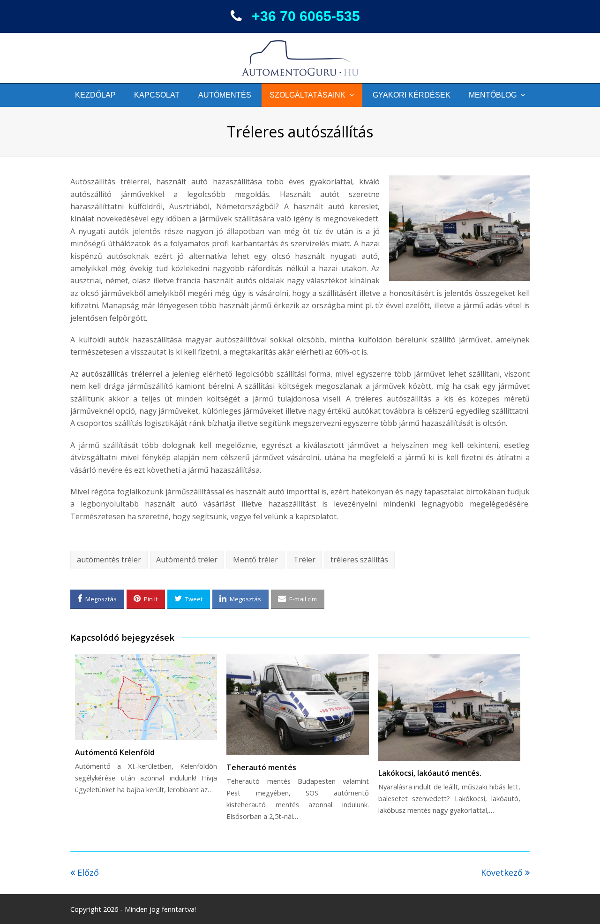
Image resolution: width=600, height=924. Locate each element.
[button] (97, 599)
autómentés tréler (109, 559)
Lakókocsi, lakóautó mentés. (429, 773)
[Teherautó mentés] (297, 704)
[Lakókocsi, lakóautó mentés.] (449, 707)
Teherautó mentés (261, 767)
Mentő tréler (255, 559)
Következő (503, 872)
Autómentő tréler (187, 559)
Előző (88, 872)
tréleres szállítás (359, 559)
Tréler (304, 559)
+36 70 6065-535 (306, 16)
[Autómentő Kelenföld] (146, 697)
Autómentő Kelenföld (115, 752)
